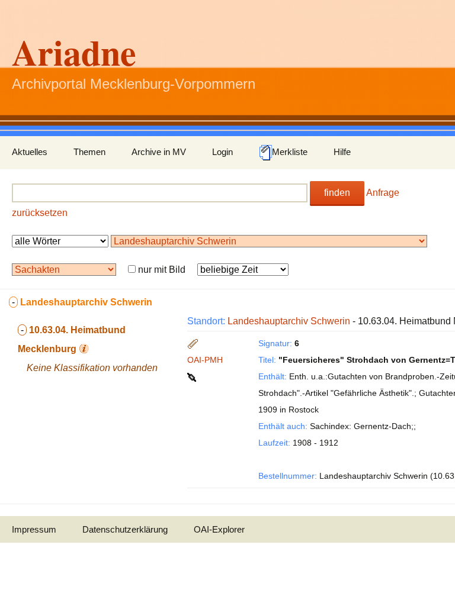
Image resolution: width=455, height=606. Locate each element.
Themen (89, 152)
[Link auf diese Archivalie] (192, 376)
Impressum (34, 529)
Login (222, 152)
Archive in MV (159, 152)
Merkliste (289, 152)
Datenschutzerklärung (125, 529)
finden (337, 193)
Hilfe (342, 152)
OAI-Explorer (219, 529)
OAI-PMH (205, 360)
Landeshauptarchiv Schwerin (289, 321)
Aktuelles (29, 152)
